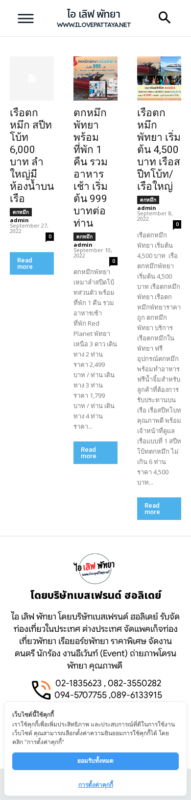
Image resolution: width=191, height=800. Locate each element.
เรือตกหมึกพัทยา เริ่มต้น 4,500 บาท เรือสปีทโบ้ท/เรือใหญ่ (159, 149)
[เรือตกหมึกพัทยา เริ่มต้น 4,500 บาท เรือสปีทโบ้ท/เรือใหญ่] (159, 78)
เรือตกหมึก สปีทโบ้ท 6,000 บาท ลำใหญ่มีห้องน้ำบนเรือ (32, 156)
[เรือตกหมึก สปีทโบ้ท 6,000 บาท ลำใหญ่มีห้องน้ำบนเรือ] (32, 78)
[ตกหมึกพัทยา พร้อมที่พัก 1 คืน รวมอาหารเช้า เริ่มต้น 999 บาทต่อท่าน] (95, 78)
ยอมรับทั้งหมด (95, 760)
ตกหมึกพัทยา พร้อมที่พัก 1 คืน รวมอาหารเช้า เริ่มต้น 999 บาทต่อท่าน (90, 168)
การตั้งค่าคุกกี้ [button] (95, 784)
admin (19, 220)
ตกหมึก (21, 211)
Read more (25, 263)
